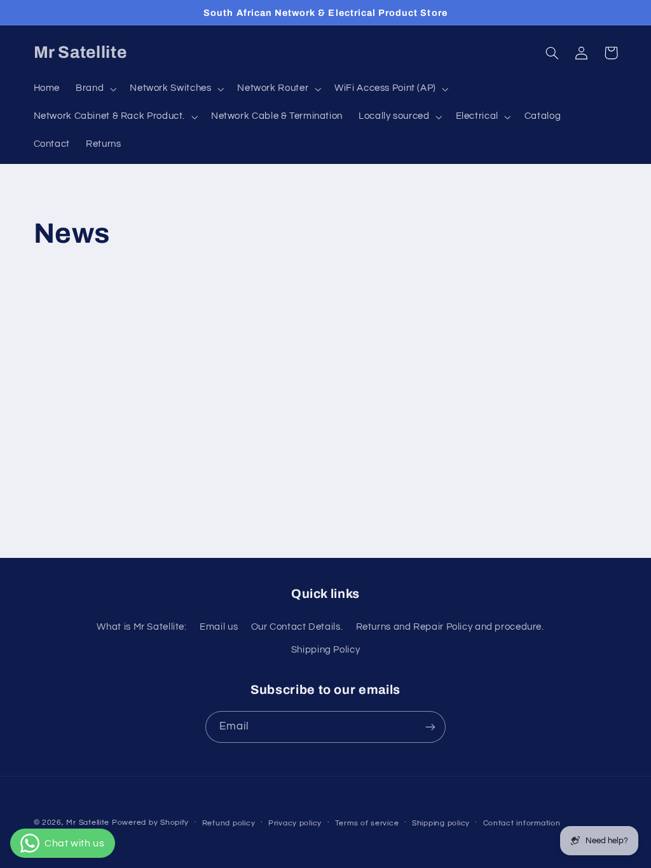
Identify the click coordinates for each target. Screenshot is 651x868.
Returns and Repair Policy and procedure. (450, 627)
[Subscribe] (430, 726)
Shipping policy (441, 823)
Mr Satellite (87, 822)
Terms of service (367, 823)
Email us (219, 627)
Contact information (522, 823)
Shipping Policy (325, 649)
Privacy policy (295, 823)
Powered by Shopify (150, 822)
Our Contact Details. (297, 627)
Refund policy (229, 823)
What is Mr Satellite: (141, 627)
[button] (95, 89)
